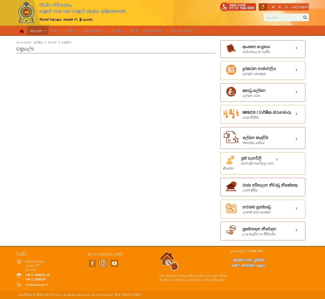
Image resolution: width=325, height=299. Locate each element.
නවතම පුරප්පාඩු (257, 209)
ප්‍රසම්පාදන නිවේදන (259, 231)
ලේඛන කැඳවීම (255, 139)
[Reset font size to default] (280, 7)
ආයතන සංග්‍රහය (256, 49)
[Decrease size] (286, 7)
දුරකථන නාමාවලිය (259, 70)
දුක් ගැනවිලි (248, 163)
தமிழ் (294, 7)
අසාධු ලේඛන (254, 92)
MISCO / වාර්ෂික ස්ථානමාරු (267, 114)
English (303, 7)
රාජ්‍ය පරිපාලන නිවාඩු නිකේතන (270, 187)
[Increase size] (273, 7)
